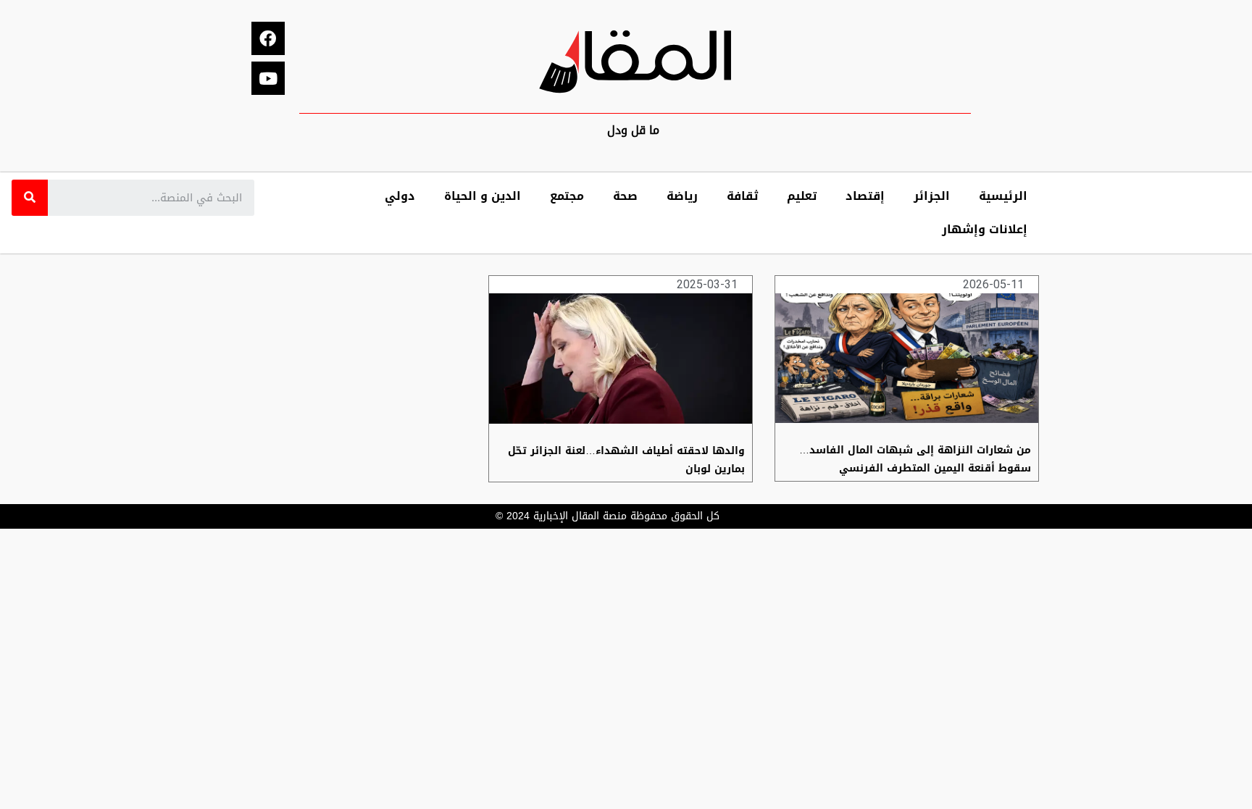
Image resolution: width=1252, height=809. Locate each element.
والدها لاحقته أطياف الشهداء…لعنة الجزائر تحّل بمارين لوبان (626, 460)
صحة (625, 196)
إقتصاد (865, 196)
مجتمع (567, 196)
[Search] (30, 198)
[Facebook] (268, 38)
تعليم (802, 196)
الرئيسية (1003, 196)
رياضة (682, 196)
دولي (400, 196)
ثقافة (742, 196)
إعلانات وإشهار (984, 229)
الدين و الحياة (482, 196)
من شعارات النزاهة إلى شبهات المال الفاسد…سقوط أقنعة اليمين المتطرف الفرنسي (915, 459)
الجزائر (932, 196)
